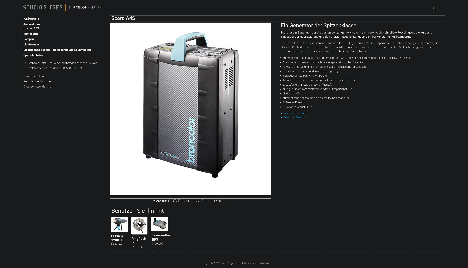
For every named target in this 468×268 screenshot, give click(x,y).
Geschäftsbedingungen (37, 81)
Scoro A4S (32, 28)
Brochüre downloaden (297, 113)
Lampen (28, 39)
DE (434, 8)
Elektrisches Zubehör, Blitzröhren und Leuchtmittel (57, 50)
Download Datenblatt (296, 117)
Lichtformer (31, 44)
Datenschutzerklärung (37, 86)
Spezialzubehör (33, 55)
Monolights (31, 34)
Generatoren (31, 24)
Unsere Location (33, 76)
